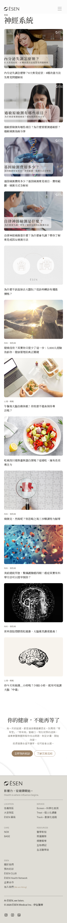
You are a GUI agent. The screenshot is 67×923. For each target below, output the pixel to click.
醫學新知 (42, 831)
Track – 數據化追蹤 (47, 817)
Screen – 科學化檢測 (48, 808)
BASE (7, 836)
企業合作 (9, 882)
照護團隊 (42, 836)
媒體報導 (42, 840)
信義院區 (9, 808)
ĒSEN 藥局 (10, 817)
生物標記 (42, 845)
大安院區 (9, 812)
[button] (59, 8)
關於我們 (9, 864)
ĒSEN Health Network (15, 878)
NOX (6, 831)
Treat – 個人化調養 (47, 812)
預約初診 (9, 868)
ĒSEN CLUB (10, 873)
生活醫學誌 (43, 849)
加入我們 (15, 886)
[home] (10, 9)
